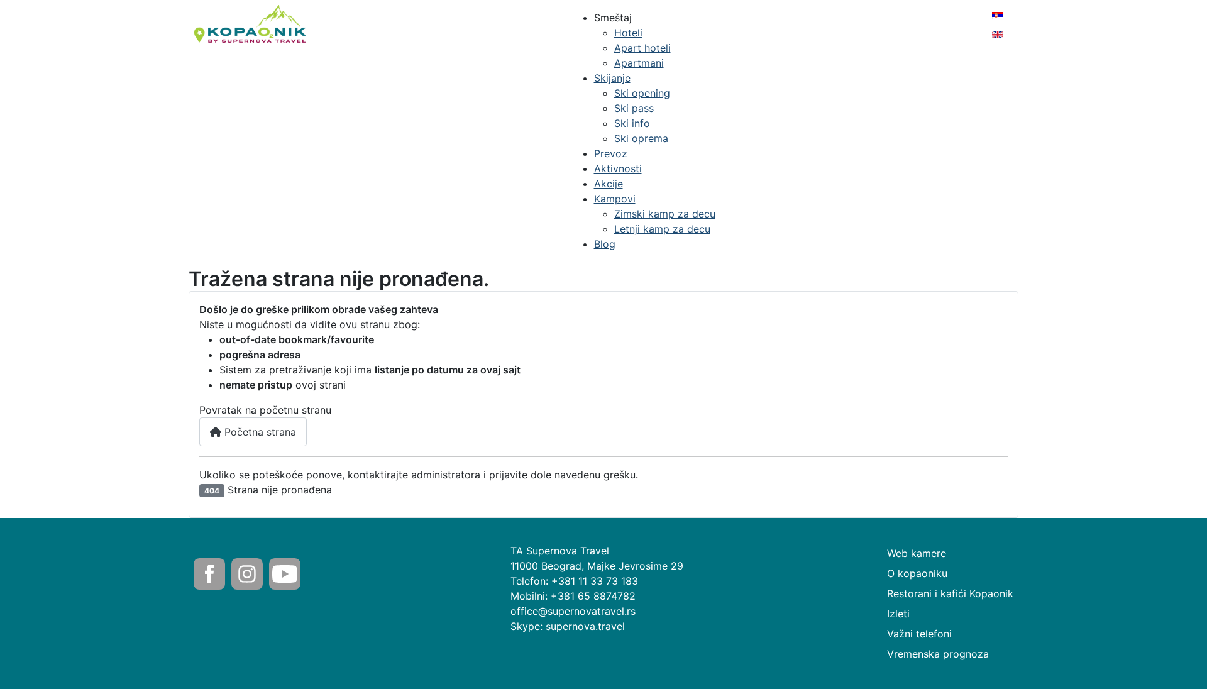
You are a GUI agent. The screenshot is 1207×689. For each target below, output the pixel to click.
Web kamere (916, 553)
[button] (613, 17)
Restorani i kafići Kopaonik (950, 593)
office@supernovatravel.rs (573, 611)
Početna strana (258, 432)
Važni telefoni (919, 633)
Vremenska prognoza (938, 654)
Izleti (898, 613)
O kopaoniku (917, 573)
